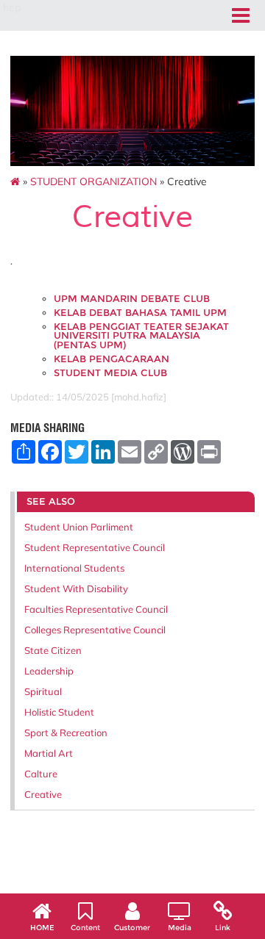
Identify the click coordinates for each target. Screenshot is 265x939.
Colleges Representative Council (95, 630)
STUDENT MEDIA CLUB (110, 372)
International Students (74, 568)
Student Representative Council (94, 547)
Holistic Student (59, 712)
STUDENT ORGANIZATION (93, 181)
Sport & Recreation (65, 732)
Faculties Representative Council (96, 609)
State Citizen (53, 650)
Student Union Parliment (78, 527)
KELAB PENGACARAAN (111, 358)
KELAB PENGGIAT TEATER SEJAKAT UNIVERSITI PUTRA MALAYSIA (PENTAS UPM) (141, 335)
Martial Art (48, 753)
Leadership (49, 671)
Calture (40, 774)
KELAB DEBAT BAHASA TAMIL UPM (140, 312)
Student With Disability (76, 588)
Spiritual (43, 691)
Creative (43, 794)
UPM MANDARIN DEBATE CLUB (132, 298)
